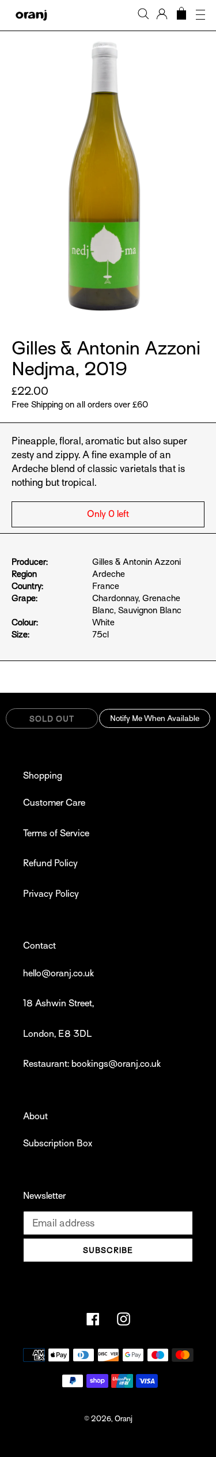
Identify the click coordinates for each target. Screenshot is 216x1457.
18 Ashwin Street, (58, 1003)
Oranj (123, 1418)
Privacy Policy (51, 894)
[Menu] (200, 15)
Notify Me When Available (154, 718)
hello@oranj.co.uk (58, 973)
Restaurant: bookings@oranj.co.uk (92, 1064)
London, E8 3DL (57, 1034)
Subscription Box (57, 1143)
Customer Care (54, 803)
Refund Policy (50, 863)
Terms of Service (56, 833)
